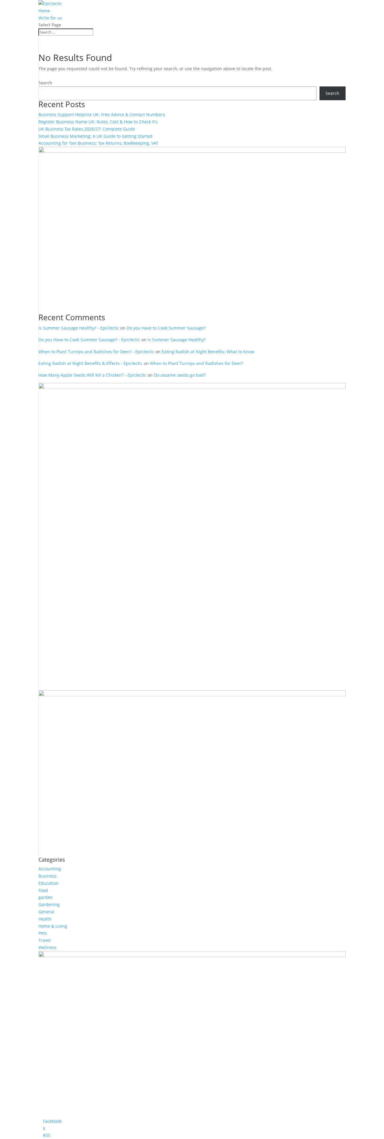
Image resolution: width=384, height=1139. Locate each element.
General (46, 912)
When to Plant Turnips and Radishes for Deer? (196, 363)
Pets (42, 933)
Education (48, 883)
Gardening (49, 904)
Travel (44, 940)
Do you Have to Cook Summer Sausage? (166, 328)
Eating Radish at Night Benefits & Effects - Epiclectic (90, 363)
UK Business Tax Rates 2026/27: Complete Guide (86, 129)
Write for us (50, 18)
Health (45, 919)
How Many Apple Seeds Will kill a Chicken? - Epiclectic (92, 375)
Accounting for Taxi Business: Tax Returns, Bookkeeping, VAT (98, 143)
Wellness (47, 947)
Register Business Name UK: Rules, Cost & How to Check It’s (98, 122)
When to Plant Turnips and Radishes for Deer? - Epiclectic (96, 351)
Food (43, 890)
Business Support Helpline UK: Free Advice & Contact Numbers (101, 114)
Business (47, 876)
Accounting (49, 869)
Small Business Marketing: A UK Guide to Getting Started (95, 136)
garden (45, 897)
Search (45, 83)
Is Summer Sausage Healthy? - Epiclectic (78, 328)
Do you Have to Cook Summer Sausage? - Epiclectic (89, 339)
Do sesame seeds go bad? (180, 375)
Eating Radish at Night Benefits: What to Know (208, 351)
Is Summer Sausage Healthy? (177, 339)
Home (44, 11)
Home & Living (52, 926)
